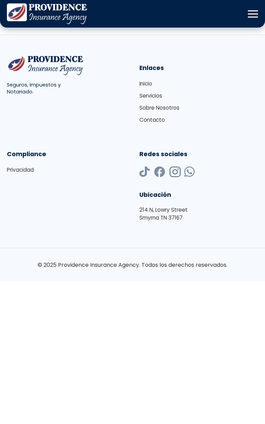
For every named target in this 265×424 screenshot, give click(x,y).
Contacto (152, 119)
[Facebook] (159, 173)
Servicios (150, 95)
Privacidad (20, 169)
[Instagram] (175, 173)
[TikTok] (144, 172)
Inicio (145, 83)
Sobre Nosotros (159, 107)
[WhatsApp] (189, 172)
